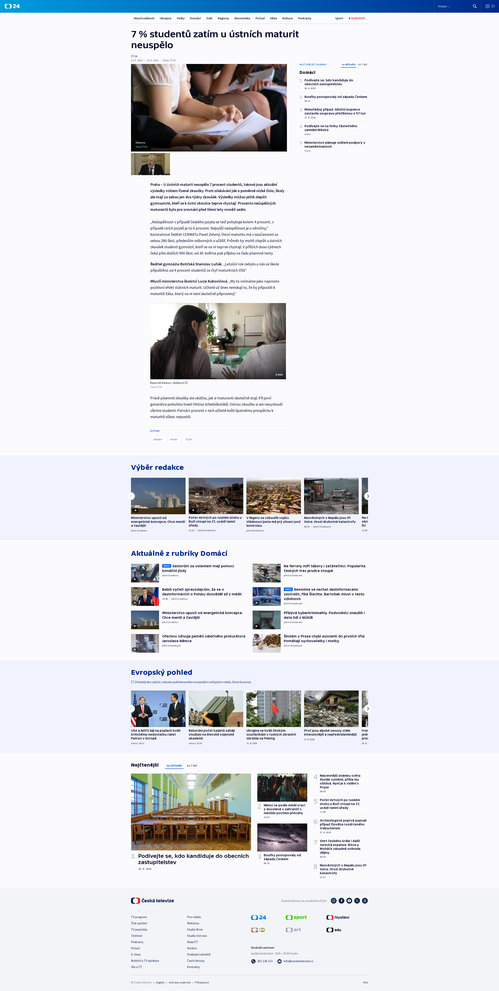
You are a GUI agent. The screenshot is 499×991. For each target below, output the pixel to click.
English (160, 982)
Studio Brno (195, 929)
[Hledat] (475, 6)
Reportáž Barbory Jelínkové (167, 383)
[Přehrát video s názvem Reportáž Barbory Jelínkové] (218, 341)
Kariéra (192, 948)
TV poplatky (139, 929)
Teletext (136, 936)
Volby (181, 18)
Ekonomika (242, 18)
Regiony (223, 18)
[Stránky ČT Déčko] (258, 930)
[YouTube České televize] (349, 901)
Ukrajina (165, 18)
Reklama (193, 923)
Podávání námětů (199, 954)
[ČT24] (12, 6)
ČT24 (134, 56)
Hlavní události (144, 18)
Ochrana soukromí (180, 982)
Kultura (287, 18)
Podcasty (304, 18)
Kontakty (193, 967)
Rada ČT (192, 942)
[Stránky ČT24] (258, 917)
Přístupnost (202, 982)
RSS (365, 982)
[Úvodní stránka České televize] (153, 901)
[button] (218, 341)
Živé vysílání (139, 923)
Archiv (174, 439)
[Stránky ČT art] (293, 930)
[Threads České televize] (365, 901)
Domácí (195, 18)
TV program (139, 917)
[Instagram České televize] (334, 901)
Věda (273, 18)
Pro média (194, 917)
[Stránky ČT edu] (333, 930)
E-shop (136, 954)
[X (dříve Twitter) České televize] (357, 901)
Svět (209, 18)
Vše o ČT (136, 967)
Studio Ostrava (197, 936)
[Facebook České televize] (341, 901)
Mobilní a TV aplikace (145, 961)
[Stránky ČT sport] (296, 917)
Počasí (260, 18)
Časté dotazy (195, 961)
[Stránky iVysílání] (337, 917)
